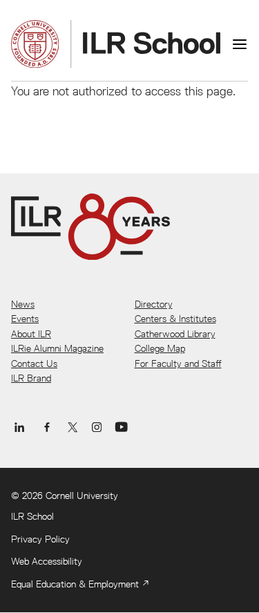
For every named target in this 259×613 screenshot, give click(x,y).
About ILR (31, 334)
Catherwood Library (175, 334)
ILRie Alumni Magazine (57, 348)
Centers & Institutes (175, 318)
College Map (160, 348)
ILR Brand (31, 378)
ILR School (32, 516)
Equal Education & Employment (75, 584)
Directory (154, 304)
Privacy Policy (40, 539)
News (23, 304)
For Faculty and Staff (178, 363)
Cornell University (82, 495)
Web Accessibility (46, 561)
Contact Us (34, 363)
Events (25, 318)
